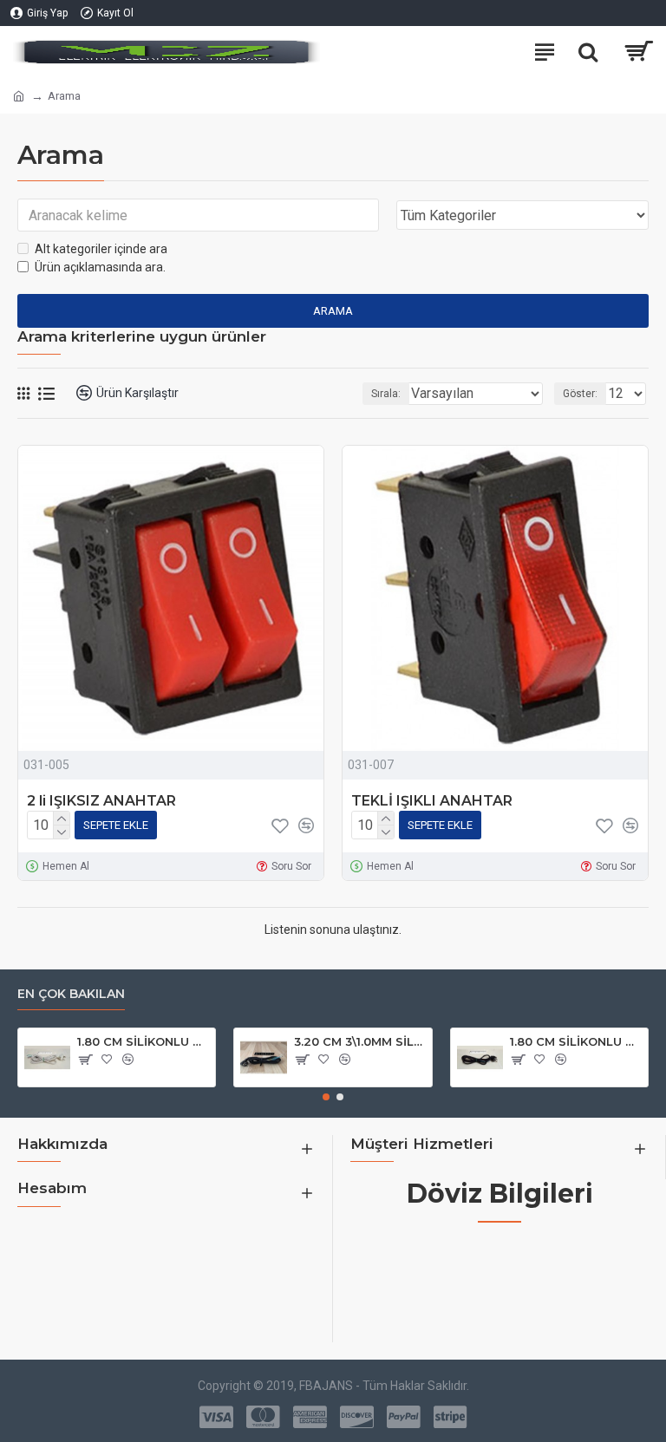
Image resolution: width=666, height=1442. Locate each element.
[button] (326, 1096)
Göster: (580, 394)
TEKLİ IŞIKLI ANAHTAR (432, 801)
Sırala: (386, 394)
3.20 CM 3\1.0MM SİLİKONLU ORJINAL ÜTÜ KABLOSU (360, 1041)
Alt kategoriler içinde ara (101, 249)
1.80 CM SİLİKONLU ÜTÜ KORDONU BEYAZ (143, 1041)
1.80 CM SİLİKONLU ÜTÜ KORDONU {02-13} (576, 1041)
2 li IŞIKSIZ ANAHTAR (101, 801)
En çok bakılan (71, 994)
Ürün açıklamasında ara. (100, 267)
